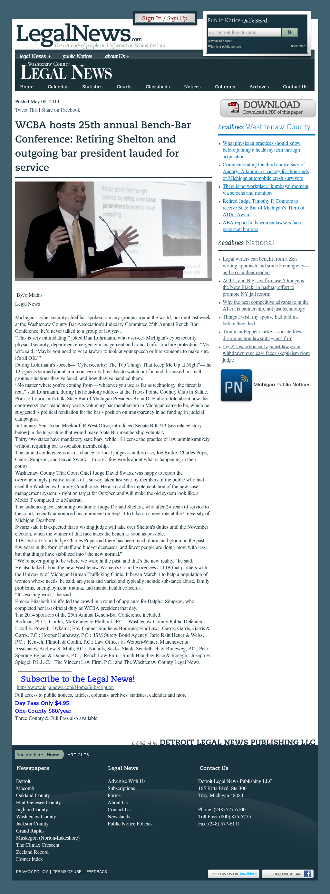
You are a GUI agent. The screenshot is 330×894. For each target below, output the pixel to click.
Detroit (23, 781)
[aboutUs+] (117, 57)
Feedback (96, 872)
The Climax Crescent (37, 844)
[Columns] (225, 85)
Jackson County (32, 823)
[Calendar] (58, 85)
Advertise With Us (126, 781)
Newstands (119, 816)
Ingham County (32, 809)
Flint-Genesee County (38, 802)
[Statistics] (92, 85)
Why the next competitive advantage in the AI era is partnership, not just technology (266, 305)
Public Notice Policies (130, 823)
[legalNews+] (35, 57)
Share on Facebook (60, 109)
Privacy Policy (32, 872)
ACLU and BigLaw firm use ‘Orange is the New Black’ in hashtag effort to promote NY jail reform (263, 287)
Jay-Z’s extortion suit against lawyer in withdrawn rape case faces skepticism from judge (266, 353)
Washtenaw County (36, 816)
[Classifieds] (158, 85)
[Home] (27, 85)
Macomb (25, 788)
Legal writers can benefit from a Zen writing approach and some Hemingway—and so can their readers (266, 265)
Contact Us (119, 809)
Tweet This (26, 109)
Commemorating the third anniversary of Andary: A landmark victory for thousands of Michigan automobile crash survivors (266, 171)
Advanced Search (220, 40)
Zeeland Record (32, 851)
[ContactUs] (295, 85)
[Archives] (259, 85)
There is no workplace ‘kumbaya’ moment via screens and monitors (265, 189)
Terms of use (67, 872)
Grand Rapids (30, 830)
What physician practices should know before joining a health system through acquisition (262, 149)
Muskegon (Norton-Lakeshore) (48, 837)
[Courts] (124, 85)
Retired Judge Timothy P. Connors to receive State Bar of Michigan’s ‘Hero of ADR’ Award (264, 207)
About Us (118, 802)
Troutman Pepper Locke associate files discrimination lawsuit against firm (262, 334)
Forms (114, 795)
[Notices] (192, 85)
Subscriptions (121, 788)
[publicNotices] (77, 57)
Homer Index (29, 858)
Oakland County (33, 795)
